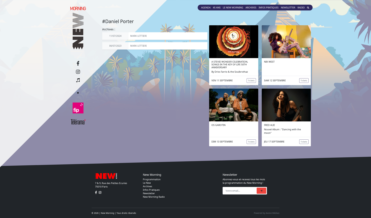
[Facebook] (96, 192)
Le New (147, 182)
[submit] (261, 191)
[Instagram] (100, 192)
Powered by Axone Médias (266, 213)
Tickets (251, 80)
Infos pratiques (269, 7)
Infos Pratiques (151, 189)
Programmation (152, 179)
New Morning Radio (154, 196)
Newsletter (288, 7)
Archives (250, 7)
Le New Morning (233, 7)
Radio (301, 7)
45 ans (217, 7)
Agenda (206, 7)
